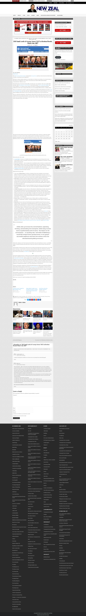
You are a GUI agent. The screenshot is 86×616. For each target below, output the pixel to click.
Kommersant (46, 539)
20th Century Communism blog (18, 428)
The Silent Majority (16, 580)
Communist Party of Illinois (33, 439)
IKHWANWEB (62, 460)
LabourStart (61, 538)
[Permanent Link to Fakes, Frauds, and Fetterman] (57, 158)
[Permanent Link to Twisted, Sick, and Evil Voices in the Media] (57, 166)
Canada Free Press (15, 454)
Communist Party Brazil (48, 512)
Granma (45, 514)
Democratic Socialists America (33, 443)
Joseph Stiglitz (17, 159)
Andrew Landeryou (16, 440)
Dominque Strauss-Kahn (19, 168)
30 (69, 138)
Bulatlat (60, 430)
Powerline (14, 541)
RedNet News (61, 550)
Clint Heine (46, 430)
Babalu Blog (14, 447)
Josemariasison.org (63, 474)
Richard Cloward (26, 220)
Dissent (29, 486)
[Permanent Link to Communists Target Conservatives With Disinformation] (38, 314)
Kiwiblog (45, 433)
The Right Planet (15, 578)
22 (66, 136)
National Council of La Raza (33, 513)
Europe (20, 38)
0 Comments (68, 149)
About (14, 15)
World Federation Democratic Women (66, 563)
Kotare (45, 471)
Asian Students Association (64, 428)
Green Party (46, 462)
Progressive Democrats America (34, 529)
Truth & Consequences (16, 592)
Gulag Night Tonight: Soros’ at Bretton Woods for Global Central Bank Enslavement (32, 289)
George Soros (34, 75)
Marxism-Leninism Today (64, 543)
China (34, 296)
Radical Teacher (31, 534)
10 (71, 131)
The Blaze (14, 564)
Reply (15, 359)
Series (38, 15)
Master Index (60, 15)
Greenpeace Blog (47, 464)
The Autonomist (15, 562)
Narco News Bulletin (47, 516)
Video (35, 39)
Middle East (31, 38)
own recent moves (34, 266)
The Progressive (31, 555)
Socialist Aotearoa (47, 492)
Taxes (33, 297)
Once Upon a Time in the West (18, 531)
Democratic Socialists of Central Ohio (35, 481)
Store (24, 15)
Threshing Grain (15, 587)
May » (59, 141)
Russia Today (46, 549)
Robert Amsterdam (15, 548)
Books (50, 2)
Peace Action (30, 525)
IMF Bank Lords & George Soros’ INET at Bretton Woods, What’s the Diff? (32, 42)
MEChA (29, 508)
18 (56, 136)
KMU (60, 476)
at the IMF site (26, 251)
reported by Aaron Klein (18, 258)
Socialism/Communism (41, 38)
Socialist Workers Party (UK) (49, 551)
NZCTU (45, 483)
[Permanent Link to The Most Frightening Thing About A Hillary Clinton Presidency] (18, 326)
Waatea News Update (48, 504)
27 (61, 138)
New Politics (30, 518)
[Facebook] (67, 2)
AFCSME (29, 428)
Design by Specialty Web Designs (43, 614)
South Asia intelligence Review (18, 559)
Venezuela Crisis (15, 599)
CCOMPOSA (61, 435)
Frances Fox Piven (32, 220)
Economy (42, 296)
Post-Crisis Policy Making (43, 85)
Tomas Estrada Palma (16, 590)
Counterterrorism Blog (16, 468)
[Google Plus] (69, 2)
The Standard (46, 499)
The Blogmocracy (15, 566)
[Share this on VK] (40, 300)
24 (71, 136)
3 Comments (36, 45)
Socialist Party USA (31, 541)
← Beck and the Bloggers (17, 340)
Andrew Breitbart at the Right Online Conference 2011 (27, 331)
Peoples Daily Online (63, 494)
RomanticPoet (15, 550)
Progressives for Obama (32, 532)
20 (61, 136)
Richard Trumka (46, 220)
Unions (33, 39)
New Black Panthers (32, 515)
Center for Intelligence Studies (18, 456)
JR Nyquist (14, 508)
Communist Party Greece (48, 531)
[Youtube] (70, 2)
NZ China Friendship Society (49, 480)
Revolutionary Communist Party (34, 536)
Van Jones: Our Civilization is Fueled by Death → (44, 340)
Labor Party (30, 504)
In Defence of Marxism (63, 523)
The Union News (15, 583)
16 (69, 134)
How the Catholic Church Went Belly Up (62, 82)
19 (58, 136)
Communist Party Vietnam (64, 453)
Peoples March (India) (63, 496)
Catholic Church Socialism (60, 90)
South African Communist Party (49, 559)
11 (56, 134)
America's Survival (15, 433)
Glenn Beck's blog (15, 489)
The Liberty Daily (15, 569)
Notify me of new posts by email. (20, 415)
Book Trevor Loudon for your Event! (48, 15)
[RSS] (71, 2)
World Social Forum (63, 572)
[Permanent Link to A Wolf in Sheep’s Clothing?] (18, 314)
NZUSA (45, 485)
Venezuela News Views (16, 601)
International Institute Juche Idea (65, 462)
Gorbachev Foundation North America (35, 488)
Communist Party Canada (32, 436)
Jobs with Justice (31, 501)
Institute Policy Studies (32, 495)
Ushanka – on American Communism (19, 597)
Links (60, 487)
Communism (38, 296)
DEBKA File (14, 473)
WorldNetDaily (15, 606)
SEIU (29, 539)
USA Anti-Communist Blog (17, 594)
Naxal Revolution (62, 489)
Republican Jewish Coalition (17, 545)
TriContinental (62, 560)
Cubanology (14, 470)
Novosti (45, 546)
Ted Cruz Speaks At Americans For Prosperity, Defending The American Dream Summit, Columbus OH (47, 333)
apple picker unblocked (59, 118)
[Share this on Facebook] (30, 300)
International (23, 38)
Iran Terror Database (16, 503)
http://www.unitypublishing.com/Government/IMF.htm (24, 384)
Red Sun (60, 545)
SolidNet (61, 558)
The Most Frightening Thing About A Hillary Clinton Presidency (17, 332)
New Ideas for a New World (24, 85)
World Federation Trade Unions (65, 567)
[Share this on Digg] (38, 300)
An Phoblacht (46, 524)
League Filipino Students (64, 482)
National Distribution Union (49, 478)
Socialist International (63, 556)
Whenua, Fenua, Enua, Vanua (64, 508)
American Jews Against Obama (18, 435)
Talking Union (30, 546)
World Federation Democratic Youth (66, 565)
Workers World (31, 562)
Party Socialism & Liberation (33, 522)
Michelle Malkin (15, 517)
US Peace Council (31, 560)
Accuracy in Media (15, 430)
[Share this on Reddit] (36, 300)
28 (64, 138)
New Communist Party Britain (49, 544)
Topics (28, 15)
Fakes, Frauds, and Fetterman (60, 84)
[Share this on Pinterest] (32, 300)
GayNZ (45, 457)
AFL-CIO (46, 211)
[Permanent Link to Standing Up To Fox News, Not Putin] (28, 314)
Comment (15, 395)
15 (66, 134)
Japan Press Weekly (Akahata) (65, 469)
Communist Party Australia (64, 440)
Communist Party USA (32, 441)
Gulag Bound (15, 73)
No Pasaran (14, 524)
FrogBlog (45, 455)
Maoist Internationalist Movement (65, 540)
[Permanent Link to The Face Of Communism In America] (48, 314)
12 (58, 134)
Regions (33, 15)
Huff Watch (14, 491)
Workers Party (46, 506)
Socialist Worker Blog (48, 494)
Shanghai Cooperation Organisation (66, 503)
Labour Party (46, 473)
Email (14, 410)
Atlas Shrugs (14, 442)
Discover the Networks (16, 475)
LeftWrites (61, 484)
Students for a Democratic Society (34, 543)
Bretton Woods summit (21, 75)
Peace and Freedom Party (33, 527)
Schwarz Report (15, 555)
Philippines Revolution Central (65, 498)
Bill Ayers (31, 296)
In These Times (31, 493)
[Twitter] (66, 2)
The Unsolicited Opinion (16, 585)
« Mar (56, 141)
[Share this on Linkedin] (34, 300)
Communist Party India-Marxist (65, 450)
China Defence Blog (16, 461)
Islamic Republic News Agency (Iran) (66, 467)
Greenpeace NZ (47, 466)
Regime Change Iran (16, 543)
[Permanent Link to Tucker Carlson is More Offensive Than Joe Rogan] (38, 326)
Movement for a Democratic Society (35, 511)
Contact (19, 15)
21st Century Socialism (21, 296)
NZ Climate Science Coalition (49, 440)
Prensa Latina (46, 519)
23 (69, 136)
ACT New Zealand (47, 428)
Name (14, 408)
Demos (29, 484)
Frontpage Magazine (16, 484)
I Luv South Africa (15, 494)
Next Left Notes (31, 520)
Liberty (27, 38)
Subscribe (55, 2)
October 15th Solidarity (48, 487)
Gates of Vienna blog (16, 487)
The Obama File (15, 571)
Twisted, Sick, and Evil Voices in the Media (63, 86)
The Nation (30, 553)
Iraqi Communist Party (63, 464)
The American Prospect (32, 548)
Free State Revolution (16, 482)
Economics (17, 38)
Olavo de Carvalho (15, 529)
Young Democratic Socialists (33, 567)
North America (35, 38)
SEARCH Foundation (63, 501)
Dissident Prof (15, 477)
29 (66, 138)
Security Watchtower (16, 557)
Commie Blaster (15, 463)
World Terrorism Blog (16, 604)
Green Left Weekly (62, 457)
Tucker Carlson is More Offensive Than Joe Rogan (37, 332)
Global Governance (16, 297)
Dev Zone (45, 450)
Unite (45, 501)
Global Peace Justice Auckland (49, 459)
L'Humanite (46, 542)
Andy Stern (39, 220)
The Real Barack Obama (16, 576)
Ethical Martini (46, 452)
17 (71, 134)
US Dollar (39, 297)
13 (61, 134)
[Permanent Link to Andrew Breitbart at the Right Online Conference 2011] (28, 326)
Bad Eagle (14, 449)
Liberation (46, 476)
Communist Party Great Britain (49, 529)
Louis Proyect (30, 506)
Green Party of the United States (34, 491)
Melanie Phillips (15, 515)
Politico (13, 538)
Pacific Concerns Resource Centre (65, 491)
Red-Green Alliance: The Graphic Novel (62, 88)
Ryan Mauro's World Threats (17, 552)
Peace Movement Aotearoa (49, 490)
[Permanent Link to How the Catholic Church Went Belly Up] (57, 149)
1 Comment (68, 157)
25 (56, 138)
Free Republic (15, 480)
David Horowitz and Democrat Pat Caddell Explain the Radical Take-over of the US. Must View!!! (64, 115)
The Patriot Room (15, 573)
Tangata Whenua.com (48, 497)
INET (16, 75)
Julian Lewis (14, 510)
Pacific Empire (46, 442)
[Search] (73, 2)
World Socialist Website (63, 574)
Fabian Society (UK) (47, 537)
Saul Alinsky (20, 220)
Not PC (45, 435)
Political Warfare (15, 536)
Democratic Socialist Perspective (65, 455)
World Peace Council (63, 570)
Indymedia (46, 469)
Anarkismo (61, 517)
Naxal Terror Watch (16, 522)
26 (58, 138)
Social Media (61, 2)
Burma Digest (61, 433)
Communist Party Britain (48, 526)
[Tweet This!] (28, 300)
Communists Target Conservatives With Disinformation (37, 320)
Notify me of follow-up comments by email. (22, 413)
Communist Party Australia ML (65, 442)
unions (35, 297)
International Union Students (64, 532)
